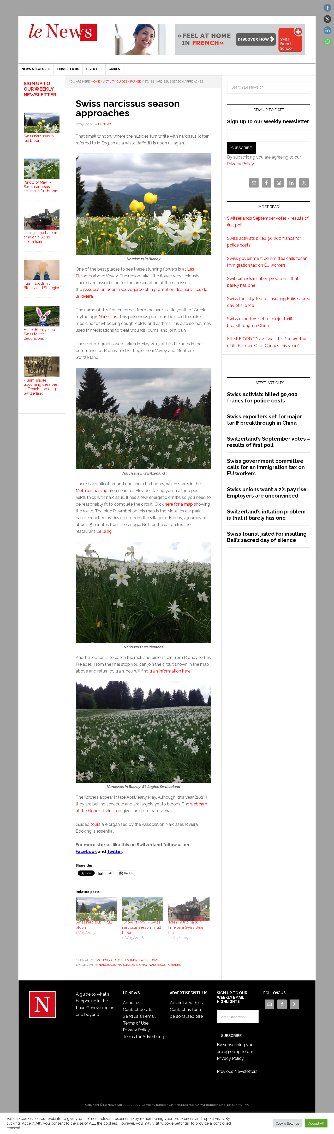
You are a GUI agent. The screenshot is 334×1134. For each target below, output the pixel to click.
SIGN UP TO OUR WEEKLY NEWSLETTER (40, 89)
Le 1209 (104, 531)
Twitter (114, 851)
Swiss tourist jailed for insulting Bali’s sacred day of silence (267, 537)
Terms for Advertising (143, 1036)
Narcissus (107, 965)
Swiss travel (149, 960)
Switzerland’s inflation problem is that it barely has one (266, 514)
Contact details (137, 1009)
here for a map (179, 504)
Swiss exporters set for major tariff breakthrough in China (264, 419)
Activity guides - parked (117, 960)
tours (95, 824)
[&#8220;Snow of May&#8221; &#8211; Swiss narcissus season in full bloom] (142, 909)
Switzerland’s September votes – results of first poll (268, 442)
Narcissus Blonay (132, 965)
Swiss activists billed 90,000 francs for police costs (262, 397)
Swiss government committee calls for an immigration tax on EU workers (266, 467)
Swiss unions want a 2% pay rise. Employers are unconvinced (267, 492)
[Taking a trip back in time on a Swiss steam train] (189, 909)
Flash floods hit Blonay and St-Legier (41, 285)
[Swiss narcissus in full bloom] (96, 909)
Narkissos (108, 316)
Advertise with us (186, 1002)
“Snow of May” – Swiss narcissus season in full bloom (141, 927)
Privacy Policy (240, 163)
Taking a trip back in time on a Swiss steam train (187, 927)
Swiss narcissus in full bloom (39, 138)
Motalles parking (92, 490)
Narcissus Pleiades (165, 965)
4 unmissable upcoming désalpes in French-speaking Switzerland (41, 386)
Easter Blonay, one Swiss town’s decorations (39, 334)
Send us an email (139, 1016)
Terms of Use (135, 1023)
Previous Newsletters (237, 1071)
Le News (63, 35)
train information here (170, 671)
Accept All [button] (316, 1123)
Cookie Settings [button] (287, 1123)
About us (131, 1002)
